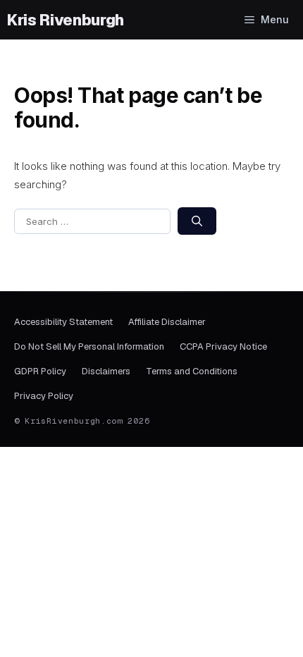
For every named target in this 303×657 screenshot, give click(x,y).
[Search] (197, 221)
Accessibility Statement (63, 322)
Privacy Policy (43, 396)
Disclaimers (106, 371)
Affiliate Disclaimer (167, 322)
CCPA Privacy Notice (223, 346)
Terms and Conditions (191, 371)
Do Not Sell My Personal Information (89, 346)
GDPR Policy (40, 371)
